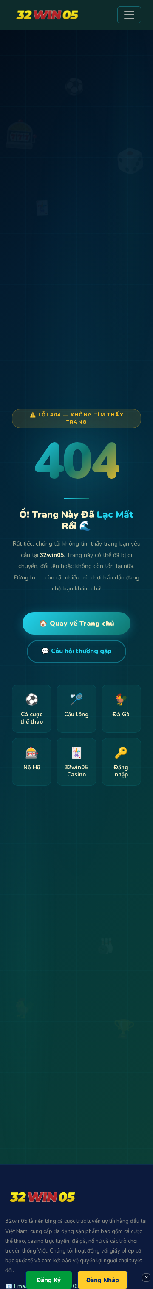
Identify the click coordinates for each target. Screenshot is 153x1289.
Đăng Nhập (102, 1280)
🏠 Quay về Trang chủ (76, 623)
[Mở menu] (129, 14)
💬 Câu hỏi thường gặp (76, 651)
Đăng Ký (49, 1280)
